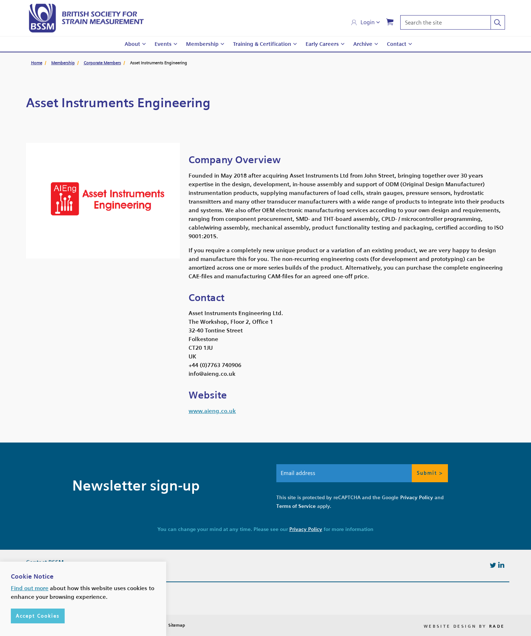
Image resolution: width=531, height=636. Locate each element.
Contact (396, 44)
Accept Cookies (38, 616)
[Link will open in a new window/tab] (493, 565)
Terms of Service (296, 506)
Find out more (29, 588)
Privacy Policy (416, 497)
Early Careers (322, 44)
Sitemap (176, 625)
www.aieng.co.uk (212, 411)
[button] (498, 22)
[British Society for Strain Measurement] (86, 18)
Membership (202, 44)
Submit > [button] (430, 473)
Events (163, 44)
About (132, 44)
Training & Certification (262, 44)
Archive (362, 44)
